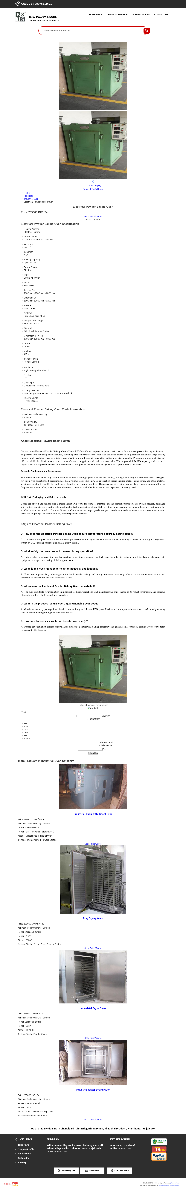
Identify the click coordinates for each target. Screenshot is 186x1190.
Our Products (141, 14)
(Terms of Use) (174, 1183)
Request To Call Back (93, 189)
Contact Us (161, 14)
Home (27, 193)
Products (28, 196)
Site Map (21, 1162)
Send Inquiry (95, 185)
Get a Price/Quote (93, 216)
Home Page (95, 14)
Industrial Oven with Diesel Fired (93, 814)
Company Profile (117, 14)
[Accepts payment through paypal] (159, 1160)
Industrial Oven (31, 199)
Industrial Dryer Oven (93, 1008)
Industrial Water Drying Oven (93, 1089)
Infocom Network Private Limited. (169, 1185)
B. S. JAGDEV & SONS (44, 18)
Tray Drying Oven (93, 918)
